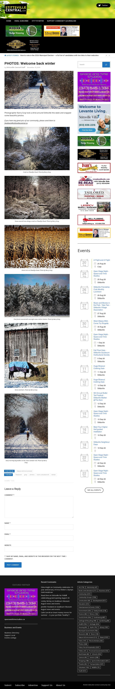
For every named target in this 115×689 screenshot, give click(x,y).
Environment (85, 611)
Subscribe (20, 685)
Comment (9, 495)
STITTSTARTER (38, 21)
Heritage (94, 624)
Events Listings (10, 638)
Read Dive (45, 595)
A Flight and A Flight (102, 260)
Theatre (83, 664)
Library (104, 627)
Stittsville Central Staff (16, 67)
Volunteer (84, 667)
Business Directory (11, 633)
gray (25, 475)
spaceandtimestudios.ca (14, 619)
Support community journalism (61, 21)
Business (104, 591)
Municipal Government (88, 631)
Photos (83, 644)
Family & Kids (100, 611)
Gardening (104, 621)
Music (94, 634)
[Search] (106, 64)
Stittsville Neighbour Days (102, 443)
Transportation (96, 664)
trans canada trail (43, 475)
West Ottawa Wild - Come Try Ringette (101, 322)
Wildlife (96, 667)
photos (32, 475)
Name (7, 523)
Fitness (94, 614)
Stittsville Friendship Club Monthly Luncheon (102, 289)
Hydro (93, 627)
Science (83, 657)
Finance (83, 614)
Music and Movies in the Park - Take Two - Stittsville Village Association (102, 306)
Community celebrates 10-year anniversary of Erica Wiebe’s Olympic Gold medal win (57, 589)
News (104, 637)
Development (99, 601)
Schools (96, 654)
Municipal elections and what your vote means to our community (45, 55)
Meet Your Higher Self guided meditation (100, 429)
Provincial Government (98, 651)
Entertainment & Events (89, 607)
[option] (65, 55)
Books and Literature (87, 591)
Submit (7, 685)
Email (7, 534)
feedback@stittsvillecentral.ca (16, 123)
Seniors (94, 657)
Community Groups (87, 597)
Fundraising (99, 617)
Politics (82, 651)
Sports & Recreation (100, 661)
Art (81, 587)
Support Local (9, 635)
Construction (84, 601)
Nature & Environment (24, 471)
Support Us (46, 685)
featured (19, 475)
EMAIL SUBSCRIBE (21, 21)
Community (85, 594)
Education (84, 604)
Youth (82, 671)
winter (53, 475)
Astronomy (92, 587)
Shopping (84, 661)
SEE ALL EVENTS (94, 490)
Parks (82, 641)
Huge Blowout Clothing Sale (99, 367)
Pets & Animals (96, 641)
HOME (8, 21)
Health (83, 624)
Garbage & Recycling (87, 621)
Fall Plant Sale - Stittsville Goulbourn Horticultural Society (102, 352)
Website (7, 545)
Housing (83, 627)
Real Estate (84, 654)
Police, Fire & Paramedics (89, 647)
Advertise (33, 685)
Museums (83, 634)
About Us (60, 685)
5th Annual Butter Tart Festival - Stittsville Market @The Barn (100, 396)
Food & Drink (85, 617)
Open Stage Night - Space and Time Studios (101, 273)
